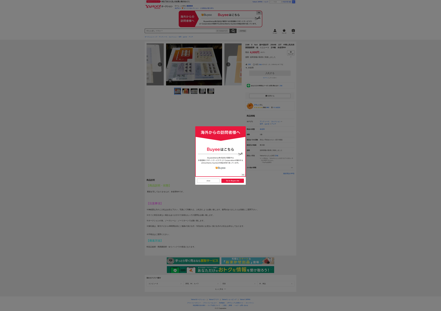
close (208, 181)
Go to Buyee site (232, 181)
